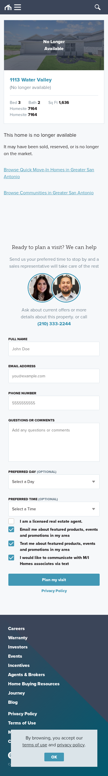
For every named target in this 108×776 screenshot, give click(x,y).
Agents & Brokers (26, 674)
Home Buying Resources (34, 683)
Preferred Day (32, 471)
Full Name (17, 339)
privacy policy (71, 744)
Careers (16, 628)
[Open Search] (97, 7)
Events (15, 656)
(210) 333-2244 (54, 323)
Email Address (21, 366)
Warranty (17, 637)
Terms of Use (22, 723)
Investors (18, 647)
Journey (16, 693)
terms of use (34, 744)
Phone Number (22, 393)
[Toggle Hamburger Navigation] (13, 7)
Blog (13, 702)
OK (54, 757)
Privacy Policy (22, 713)
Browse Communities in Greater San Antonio (49, 192)
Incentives (19, 665)
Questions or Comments (31, 420)
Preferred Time (33, 499)
